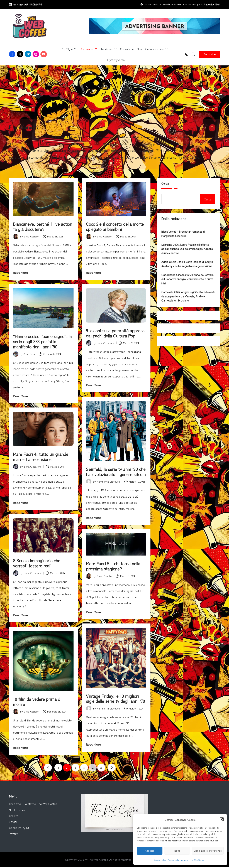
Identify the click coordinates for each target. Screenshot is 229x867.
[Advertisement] (114, 92)
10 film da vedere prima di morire (37, 701)
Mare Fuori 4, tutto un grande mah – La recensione (40, 456)
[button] (222, 819)
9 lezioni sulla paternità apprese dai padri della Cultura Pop (115, 333)
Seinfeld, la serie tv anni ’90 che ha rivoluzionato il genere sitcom (116, 471)
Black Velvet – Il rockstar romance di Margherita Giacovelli (183, 233)
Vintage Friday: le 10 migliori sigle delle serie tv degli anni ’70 (115, 698)
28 (101, 767)
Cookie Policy (160, 859)
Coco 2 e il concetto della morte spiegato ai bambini (115, 226)
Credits (13, 816)
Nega (177, 850)
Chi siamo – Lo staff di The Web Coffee (33, 804)
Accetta (149, 850)
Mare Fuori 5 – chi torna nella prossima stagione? (113, 566)
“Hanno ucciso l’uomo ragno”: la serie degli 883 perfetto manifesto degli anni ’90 (42, 341)
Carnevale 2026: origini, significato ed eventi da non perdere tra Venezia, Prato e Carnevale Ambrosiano (188, 296)
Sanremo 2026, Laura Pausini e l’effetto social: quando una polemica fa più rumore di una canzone (187, 248)
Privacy (13, 834)
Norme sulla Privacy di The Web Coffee (186, 859)
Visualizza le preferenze (208, 850)
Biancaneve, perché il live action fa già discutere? (42, 226)
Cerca (165, 183)
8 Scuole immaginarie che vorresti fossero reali (36, 563)
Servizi (13, 822)
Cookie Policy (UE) (20, 828)
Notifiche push (17, 810)
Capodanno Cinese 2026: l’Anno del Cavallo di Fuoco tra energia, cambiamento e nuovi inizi (187, 279)
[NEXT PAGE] (112, 768)
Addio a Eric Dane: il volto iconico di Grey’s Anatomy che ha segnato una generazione (187, 264)
